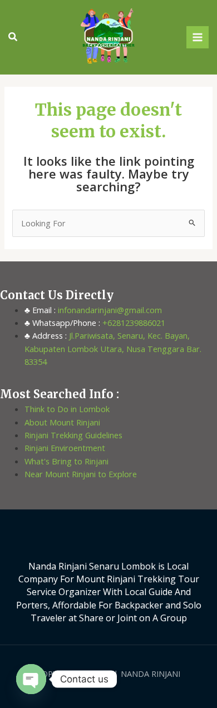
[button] (13, 37)
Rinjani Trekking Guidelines (73, 434)
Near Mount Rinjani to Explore (80, 473)
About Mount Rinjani (62, 422)
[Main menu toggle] (197, 37)
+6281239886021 (132, 322)
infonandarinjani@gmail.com (109, 309)
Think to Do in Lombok (67, 408)
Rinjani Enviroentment (64, 447)
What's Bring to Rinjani (66, 461)
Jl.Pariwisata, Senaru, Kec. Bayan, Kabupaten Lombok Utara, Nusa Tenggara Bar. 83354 (112, 348)
